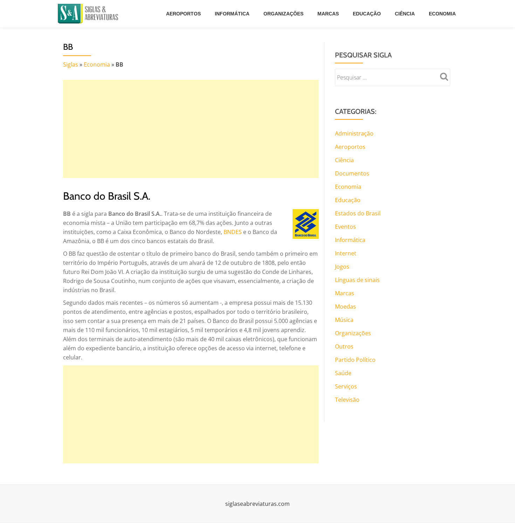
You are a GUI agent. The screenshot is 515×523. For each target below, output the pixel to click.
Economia (442, 13)
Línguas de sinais (357, 280)
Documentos (352, 173)
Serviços (346, 386)
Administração (354, 133)
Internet (345, 253)
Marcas (328, 13)
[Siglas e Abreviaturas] (89, 13)
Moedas (345, 306)
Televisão (347, 400)
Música (344, 320)
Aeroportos (183, 13)
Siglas (70, 64)
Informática (232, 13)
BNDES (233, 232)
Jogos (342, 266)
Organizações (283, 13)
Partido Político (355, 360)
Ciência (405, 13)
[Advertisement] (191, 129)
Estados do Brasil (357, 213)
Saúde (343, 373)
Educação (367, 13)
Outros (344, 346)
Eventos (345, 226)
